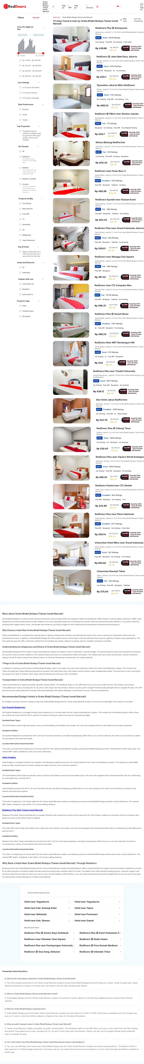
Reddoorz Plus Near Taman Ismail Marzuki (22, 810)
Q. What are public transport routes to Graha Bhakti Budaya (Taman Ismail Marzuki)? (38, 1024)
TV (23, 219)
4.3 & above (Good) (29, 93)
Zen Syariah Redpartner (13, 707)
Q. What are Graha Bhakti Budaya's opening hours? (25, 1009)
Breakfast (26, 289)
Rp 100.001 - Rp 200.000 (31, 65)
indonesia (56, 17)
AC (23, 230)
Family (24, 114)
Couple (25, 120)
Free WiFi (25, 214)
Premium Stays (28, 311)
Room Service (27, 209)
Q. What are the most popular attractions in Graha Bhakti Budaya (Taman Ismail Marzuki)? (40, 979)
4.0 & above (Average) (30, 98)
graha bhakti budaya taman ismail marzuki (77, 17)
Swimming (26, 224)
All (23, 151)
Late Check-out (28, 284)
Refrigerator (26, 235)
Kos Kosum (26, 316)
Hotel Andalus (9, 757)
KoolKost (25, 168)
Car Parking (26, 203)
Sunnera (25, 184)
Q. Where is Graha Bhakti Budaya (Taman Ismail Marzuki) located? (31, 994)
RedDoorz (26, 157)
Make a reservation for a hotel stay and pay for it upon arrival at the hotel (32, 254)
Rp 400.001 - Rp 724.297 (31, 76)
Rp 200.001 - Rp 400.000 (32, 71)
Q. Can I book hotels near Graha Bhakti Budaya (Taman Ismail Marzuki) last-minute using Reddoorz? (45, 1042)
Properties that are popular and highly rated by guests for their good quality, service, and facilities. (32, 135)
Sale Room (26, 272)
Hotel (24, 306)
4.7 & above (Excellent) (30, 87)
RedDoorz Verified (29, 179)
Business (25, 109)
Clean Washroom (28, 240)
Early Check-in (27, 294)
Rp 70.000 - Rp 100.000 (31, 60)
